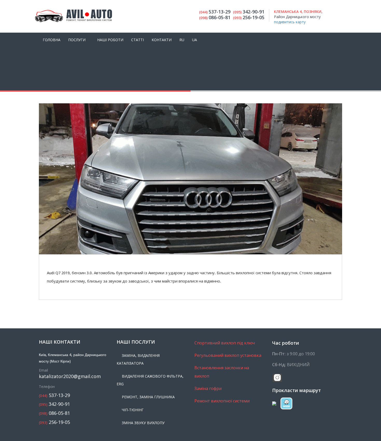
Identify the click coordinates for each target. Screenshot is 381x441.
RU (181, 39)
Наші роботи (110, 39)
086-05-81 (54, 413)
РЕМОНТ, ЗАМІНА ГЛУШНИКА (148, 396)
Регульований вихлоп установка (227, 355)
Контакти (162, 39)
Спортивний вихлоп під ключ (224, 343)
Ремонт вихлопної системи (222, 401)
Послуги (77, 39)
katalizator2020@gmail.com (70, 376)
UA (194, 39)
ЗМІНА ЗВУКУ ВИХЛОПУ (143, 422)
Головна (51, 39)
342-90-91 (54, 404)
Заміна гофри (208, 388)
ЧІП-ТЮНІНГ (133, 409)
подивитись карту (290, 21)
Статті (137, 39)
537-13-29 (54, 395)
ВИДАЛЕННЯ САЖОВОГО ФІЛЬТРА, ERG (150, 380)
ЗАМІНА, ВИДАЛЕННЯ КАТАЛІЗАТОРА (138, 359)
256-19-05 (54, 422)
